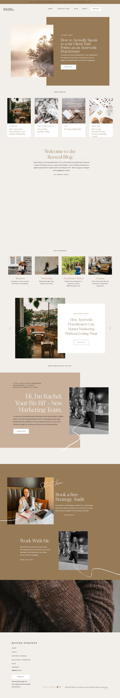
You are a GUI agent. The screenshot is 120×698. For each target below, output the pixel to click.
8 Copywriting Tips (72, 128)
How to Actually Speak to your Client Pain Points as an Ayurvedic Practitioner (79, 45)
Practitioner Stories (45, 126)
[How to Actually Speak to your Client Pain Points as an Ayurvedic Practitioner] (32, 51)
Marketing (13, 126)
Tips (65, 126)
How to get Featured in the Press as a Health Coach (99, 132)
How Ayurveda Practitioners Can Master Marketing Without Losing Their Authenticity (18, 133)
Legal (96, 687)
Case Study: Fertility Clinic (43, 130)
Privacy (100, 687)
